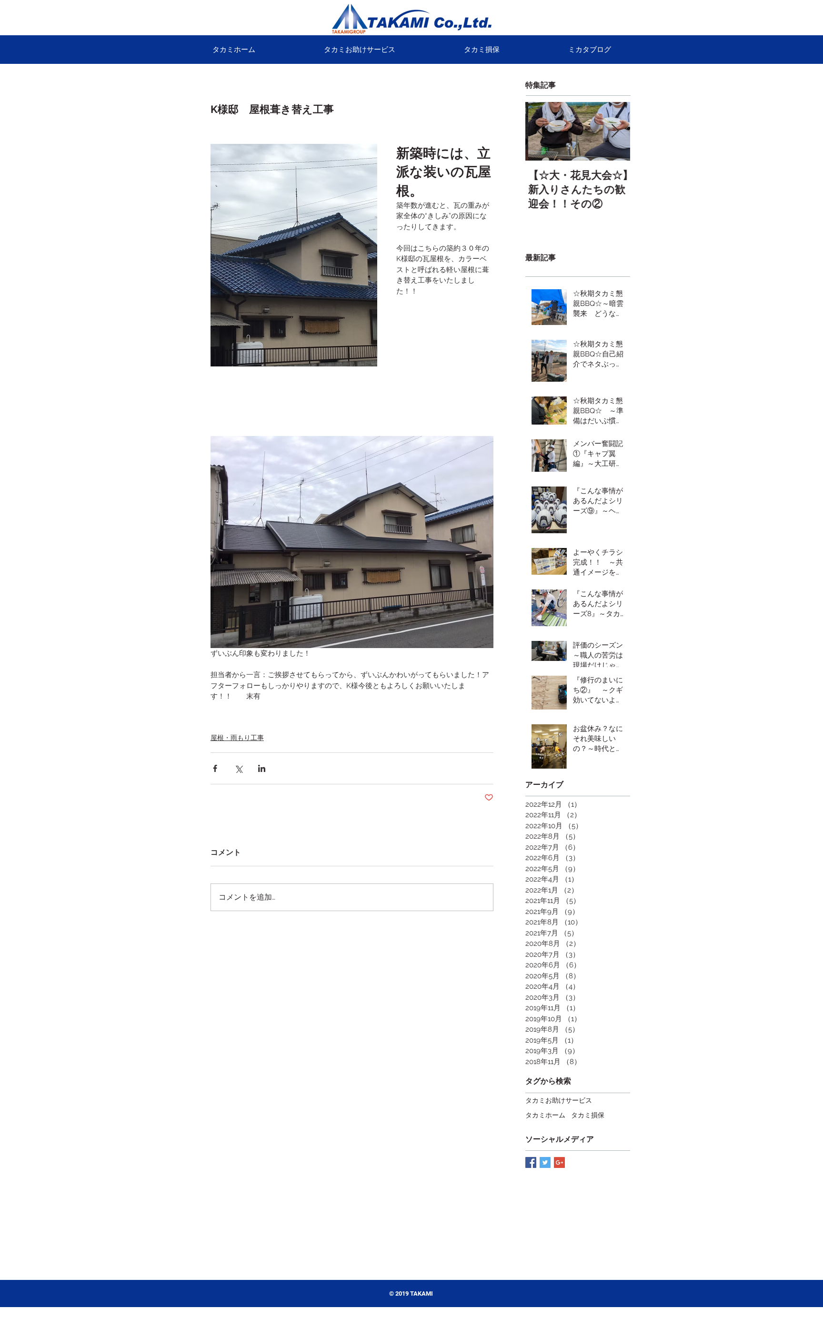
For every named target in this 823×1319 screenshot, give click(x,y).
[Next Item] (615, 131)
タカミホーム (545, 1115)
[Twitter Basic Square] (545, 1162)
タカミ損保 (587, 1115)
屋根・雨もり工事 (237, 737)
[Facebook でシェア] (215, 768)
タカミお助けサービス (558, 1100)
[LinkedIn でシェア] (261, 768)
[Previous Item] (540, 131)
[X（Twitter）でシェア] (238, 768)
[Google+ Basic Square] (559, 1162)
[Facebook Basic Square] (530, 1162)
